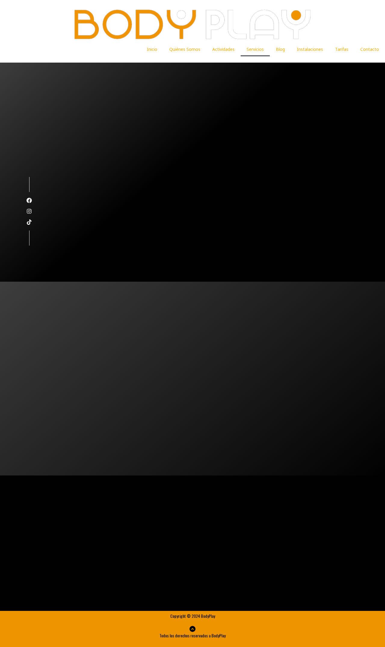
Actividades (223, 49)
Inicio (152, 49)
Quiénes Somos (184, 49)
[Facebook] (29, 200)
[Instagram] (29, 211)
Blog (280, 49)
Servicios (255, 49)
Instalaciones (310, 49)
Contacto (369, 49)
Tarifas (341, 49)
